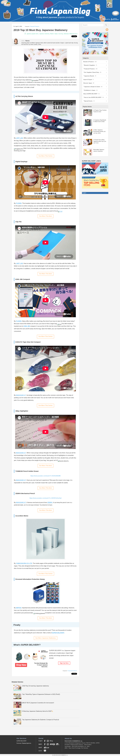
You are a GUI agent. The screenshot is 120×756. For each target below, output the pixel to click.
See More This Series (45, 156)
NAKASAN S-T (21, 395)
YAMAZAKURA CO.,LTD (24, 563)
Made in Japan (54, 33)
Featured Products (34, 26)
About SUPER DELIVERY (91, 93)
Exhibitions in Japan (90, 90)
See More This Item (45, 216)
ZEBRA (49, 502)
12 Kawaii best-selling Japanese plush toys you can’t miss (99, 141)
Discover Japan (88, 83)
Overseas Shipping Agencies (24, 743)
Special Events (89, 101)
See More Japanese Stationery (45, 638)
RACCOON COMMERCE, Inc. (74, 741)
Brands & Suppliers (90, 65)
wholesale (66, 33)
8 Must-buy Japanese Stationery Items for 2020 (36, 711)
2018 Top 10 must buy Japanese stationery (35, 686)
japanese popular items (33, 33)
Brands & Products (89, 61)
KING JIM (27, 326)
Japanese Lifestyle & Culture (93, 86)
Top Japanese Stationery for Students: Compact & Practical (40, 719)
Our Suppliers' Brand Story (92, 72)
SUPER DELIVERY (58, 632)
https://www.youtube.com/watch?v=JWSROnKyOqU (45, 498)
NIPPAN (18, 608)
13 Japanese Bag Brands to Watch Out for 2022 (99, 120)
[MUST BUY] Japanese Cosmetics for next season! (38, 702)
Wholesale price (73, 33)
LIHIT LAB (19, 263)
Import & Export (88, 79)
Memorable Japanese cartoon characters (98, 150)
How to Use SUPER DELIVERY (94, 97)
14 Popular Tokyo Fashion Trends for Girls (100, 110)
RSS (107, 29)
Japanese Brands (90, 76)
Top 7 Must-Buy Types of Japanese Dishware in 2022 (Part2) (41, 694)
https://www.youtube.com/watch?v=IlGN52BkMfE (45, 476)
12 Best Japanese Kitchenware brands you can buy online (99, 131)
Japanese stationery (44, 33)
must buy (60, 33)
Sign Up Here (64, 663)
